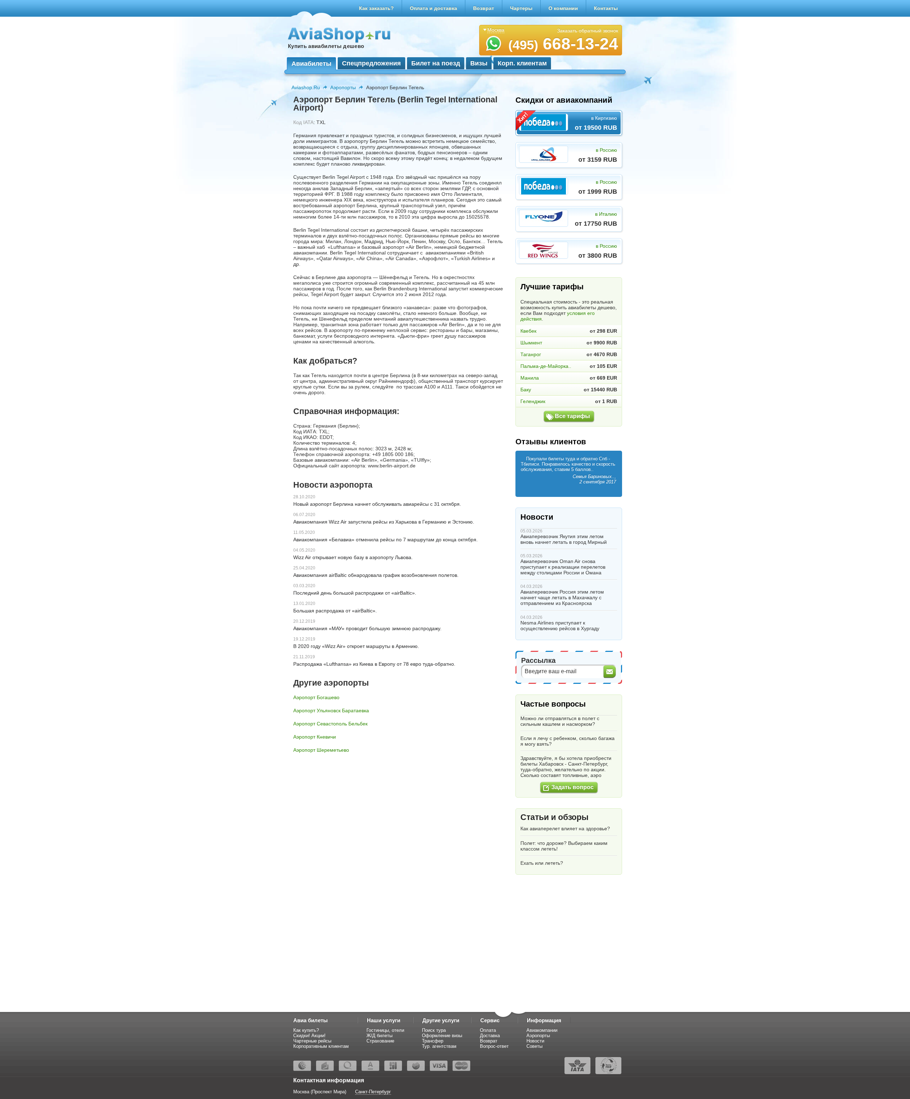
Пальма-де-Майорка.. (545, 366)
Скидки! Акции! (309, 1035)
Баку (525, 389)
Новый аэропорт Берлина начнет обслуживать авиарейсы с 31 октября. (377, 504)
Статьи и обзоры (554, 817)
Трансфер (432, 1041)
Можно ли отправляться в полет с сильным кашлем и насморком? (559, 721)
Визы (478, 63)
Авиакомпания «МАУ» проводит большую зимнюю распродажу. (367, 628)
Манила (529, 378)
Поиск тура (434, 1030)
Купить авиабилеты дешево (326, 46)
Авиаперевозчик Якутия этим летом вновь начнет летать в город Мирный (563, 539)
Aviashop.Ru (305, 87)
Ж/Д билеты (379, 1035)
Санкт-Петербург (373, 1091)
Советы (534, 1046)
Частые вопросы (553, 703)
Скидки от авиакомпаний (563, 100)
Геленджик (532, 401)
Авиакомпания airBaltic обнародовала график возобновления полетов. (376, 575)
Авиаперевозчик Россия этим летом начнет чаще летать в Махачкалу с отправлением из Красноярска (562, 597)
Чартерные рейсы (312, 1041)
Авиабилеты (311, 63)
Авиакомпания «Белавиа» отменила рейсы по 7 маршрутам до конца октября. (385, 539)
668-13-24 (563, 43)
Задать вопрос (572, 787)
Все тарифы (572, 416)
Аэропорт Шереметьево (321, 750)
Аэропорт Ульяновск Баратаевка (331, 710)
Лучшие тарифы (552, 286)
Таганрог (530, 354)
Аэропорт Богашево (316, 697)
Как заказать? (376, 8)
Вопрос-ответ (494, 1046)
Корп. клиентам (522, 63)
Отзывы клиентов (550, 441)
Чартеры (521, 8)
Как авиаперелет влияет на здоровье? (565, 828)
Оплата (488, 1030)
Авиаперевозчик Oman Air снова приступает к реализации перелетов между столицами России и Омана (562, 566)
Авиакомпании (541, 1030)
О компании (563, 8)
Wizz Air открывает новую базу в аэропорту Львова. (353, 557)
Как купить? (306, 1030)
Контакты (606, 8)
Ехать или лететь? (541, 863)
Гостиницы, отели (385, 1030)
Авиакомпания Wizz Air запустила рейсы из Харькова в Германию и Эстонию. (383, 522)
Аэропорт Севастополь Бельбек (330, 724)
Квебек (528, 331)
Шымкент (531, 342)
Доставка (490, 1035)
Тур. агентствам (439, 1046)
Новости (536, 517)
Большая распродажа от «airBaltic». (335, 610)
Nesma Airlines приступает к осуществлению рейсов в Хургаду (559, 625)
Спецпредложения (371, 63)
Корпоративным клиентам (321, 1046)
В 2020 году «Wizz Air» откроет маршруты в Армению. (356, 646)
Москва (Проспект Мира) (319, 1091)
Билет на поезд (435, 63)
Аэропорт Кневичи (314, 737)
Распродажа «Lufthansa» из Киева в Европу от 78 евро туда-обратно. (374, 664)
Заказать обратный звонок (587, 30)
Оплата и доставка (433, 8)
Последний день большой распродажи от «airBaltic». (354, 593)
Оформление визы (442, 1035)
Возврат (483, 8)
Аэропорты (343, 87)
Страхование (380, 1041)
